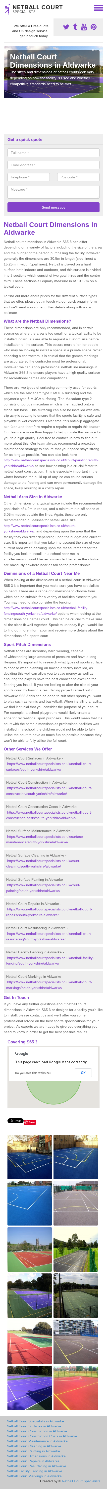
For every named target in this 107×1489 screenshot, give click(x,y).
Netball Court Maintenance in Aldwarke (37, 1441)
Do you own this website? (33, 1073)
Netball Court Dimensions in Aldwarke (36, 1456)
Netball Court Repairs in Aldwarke (33, 1461)
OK (83, 1073)
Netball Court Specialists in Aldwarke (35, 1421)
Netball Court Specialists (81, 1481)
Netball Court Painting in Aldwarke (33, 1451)
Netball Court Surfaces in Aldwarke (34, 1426)
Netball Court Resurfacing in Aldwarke (36, 1466)
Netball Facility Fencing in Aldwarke (34, 1471)
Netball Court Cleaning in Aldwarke (34, 1446)
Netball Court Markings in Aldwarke (34, 1476)
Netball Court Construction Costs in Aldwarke (42, 1436)
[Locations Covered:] (6, 7)
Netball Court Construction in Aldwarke (37, 1431)
